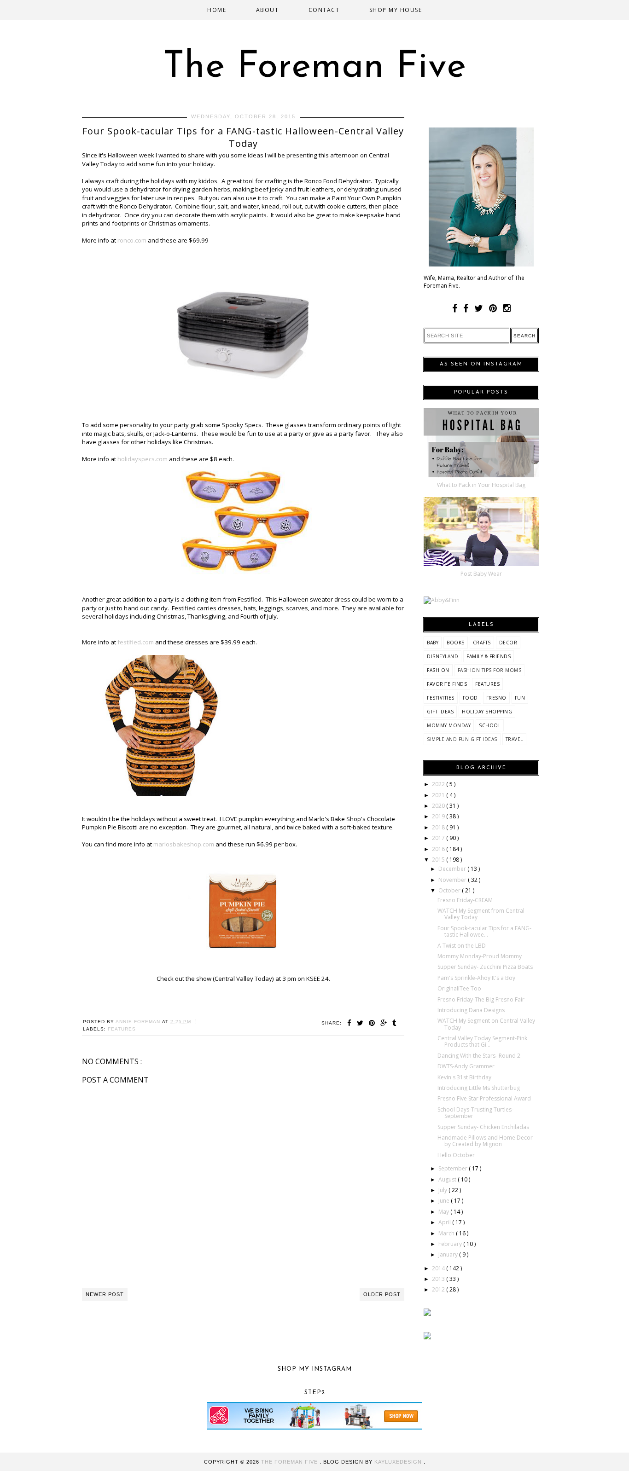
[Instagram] (507, 308)
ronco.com (131, 240)
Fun (520, 698)
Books (456, 642)
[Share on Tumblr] (394, 1023)
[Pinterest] (493, 308)
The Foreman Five (314, 67)
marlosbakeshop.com (183, 844)
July (443, 1190)
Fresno (496, 698)
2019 (439, 816)
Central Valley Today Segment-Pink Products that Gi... (482, 1041)
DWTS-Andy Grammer (466, 1066)
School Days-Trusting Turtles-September (475, 1113)
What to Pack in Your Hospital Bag (481, 485)
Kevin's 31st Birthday (464, 1077)
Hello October (456, 1155)
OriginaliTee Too (459, 988)
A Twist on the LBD (461, 946)
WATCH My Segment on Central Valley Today (486, 1024)
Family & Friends (488, 656)
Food (470, 698)
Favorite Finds (447, 684)
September (453, 1168)
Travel (514, 739)
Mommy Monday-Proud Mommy (479, 956)
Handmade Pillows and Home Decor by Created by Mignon (485, 1141)
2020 (439, 806)
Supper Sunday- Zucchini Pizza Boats (485, 967)
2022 (439, 784)
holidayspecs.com (142, 459)
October (450, 890)
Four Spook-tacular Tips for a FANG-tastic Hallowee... (484, 931)
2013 (439, 1279)
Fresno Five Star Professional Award (484, 1098)
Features (122, 1028)
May (444, 1212)
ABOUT (267, 10)
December (452, 869)
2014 (439, 1268)
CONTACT (324, 10)
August (448, 1179)
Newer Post (105, 1294)
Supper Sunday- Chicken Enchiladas (483, 1127)
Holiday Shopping (487, 711)
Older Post (382, 1294)
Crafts (482, 642)
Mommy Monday (449, 725)
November (453, 880)
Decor (508, 642)
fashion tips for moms (490, 670)
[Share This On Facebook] (350, 1023)
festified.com (135, 642)
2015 (439, 859)
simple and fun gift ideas (462, 739)
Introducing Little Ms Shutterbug (478, 1088)
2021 (439, 795)
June (444, 1201)
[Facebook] (454, 308)
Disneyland (442, 656)
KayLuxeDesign (399, 1462)
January (448, 1254)
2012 (439, 1289)
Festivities (440, 698)
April (445, 1222)
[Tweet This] (361, 1023)
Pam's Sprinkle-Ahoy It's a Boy (476, 978)
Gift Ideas (440, 711)
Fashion (438, 670)
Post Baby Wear (481, 574)
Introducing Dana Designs (471, 1010)
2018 (439, 827)
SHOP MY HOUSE (395, 10)
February (450, 1244)
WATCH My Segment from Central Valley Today (480, 914)
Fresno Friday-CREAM (465, 900)
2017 (439, 838)
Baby (432, 642)
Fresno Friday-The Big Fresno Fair (480, 999)
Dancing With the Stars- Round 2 (478, 1056)
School (490, 725)
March (447, 1233)
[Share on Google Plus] (384, 1023)
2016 (439, 849)
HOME (216, 10)
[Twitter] (478, 308)
